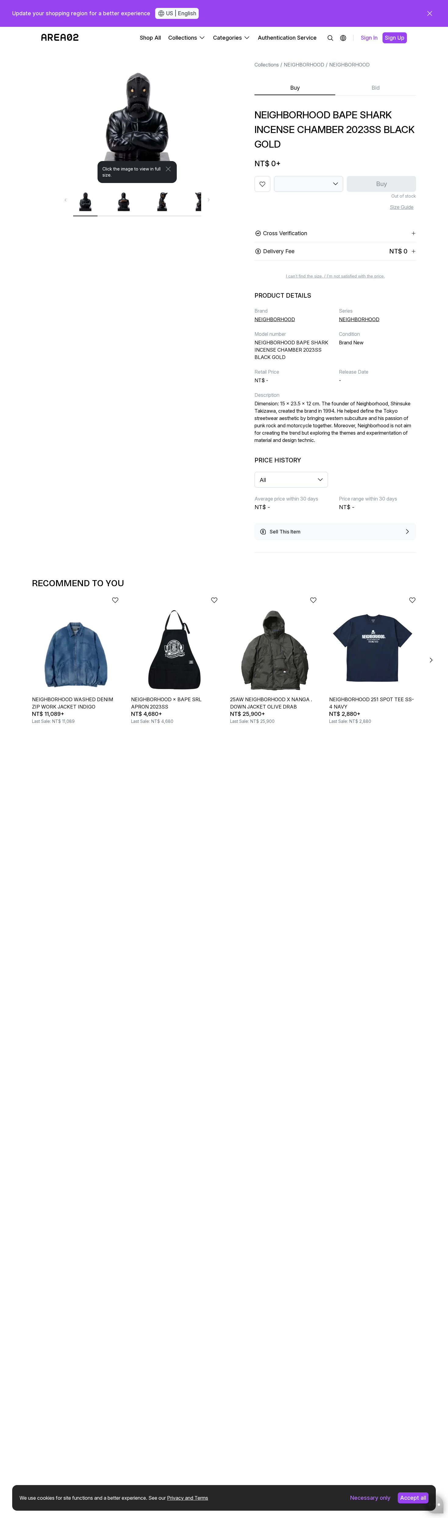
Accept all (413, 1498)
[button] (343, 38)
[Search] (330, 38)
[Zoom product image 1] (137, 116)
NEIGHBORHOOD (304, 65)
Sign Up (394, 37)
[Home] (60, 38)
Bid (376, 87)
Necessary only (370, 1498)
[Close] (168, 169)
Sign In (369, 37)
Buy (295, 87)
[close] (430, 13)
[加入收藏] (262, 184)
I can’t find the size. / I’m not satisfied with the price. (335, 276)
